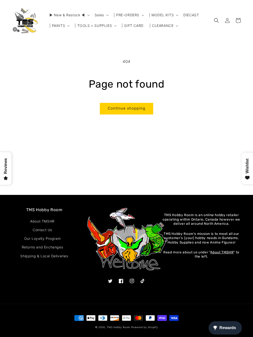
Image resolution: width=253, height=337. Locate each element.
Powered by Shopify (144, 327)
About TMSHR (42, 221)
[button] (69, 15)
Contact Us (42, 230)
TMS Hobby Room (118, 327)
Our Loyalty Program (42, 238)
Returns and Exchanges (42, 247)
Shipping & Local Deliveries (44, 256)
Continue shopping (126, 108)
